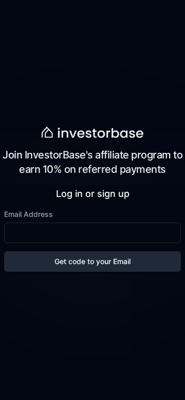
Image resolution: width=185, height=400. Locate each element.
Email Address (28, 214)
